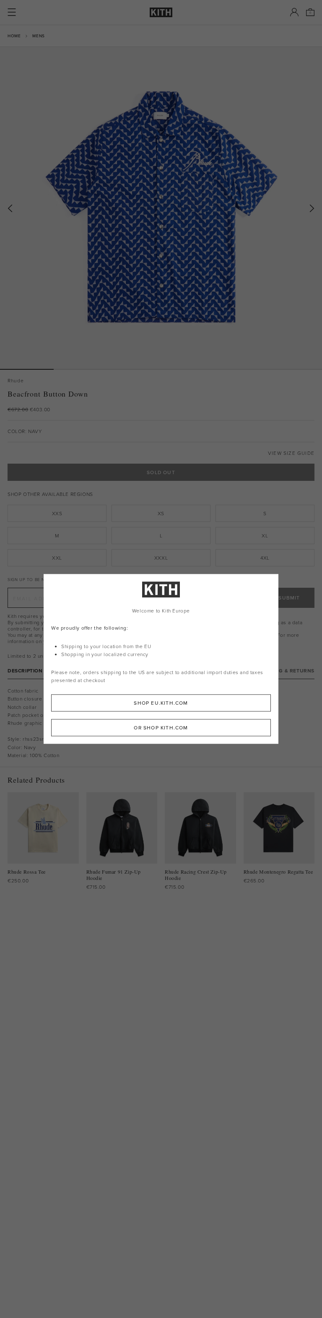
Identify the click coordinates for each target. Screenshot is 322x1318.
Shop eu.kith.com (161, 703)
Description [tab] (25, 670)
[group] (161, 208)
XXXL (161, 557)
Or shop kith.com (161, 728)
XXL (57, 557)
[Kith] (161, 12)
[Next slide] (312, 208)
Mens (38, 36)
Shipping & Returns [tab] (286, 670)
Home (14, 36)
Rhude (16, 380)
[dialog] (161, 659)
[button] (80, 369)
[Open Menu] (12, 12)
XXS (57, 513)
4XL (265, 557)
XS (161, 513)
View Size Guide (291, 453)
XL (265, 535)
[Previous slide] (10, 208)
